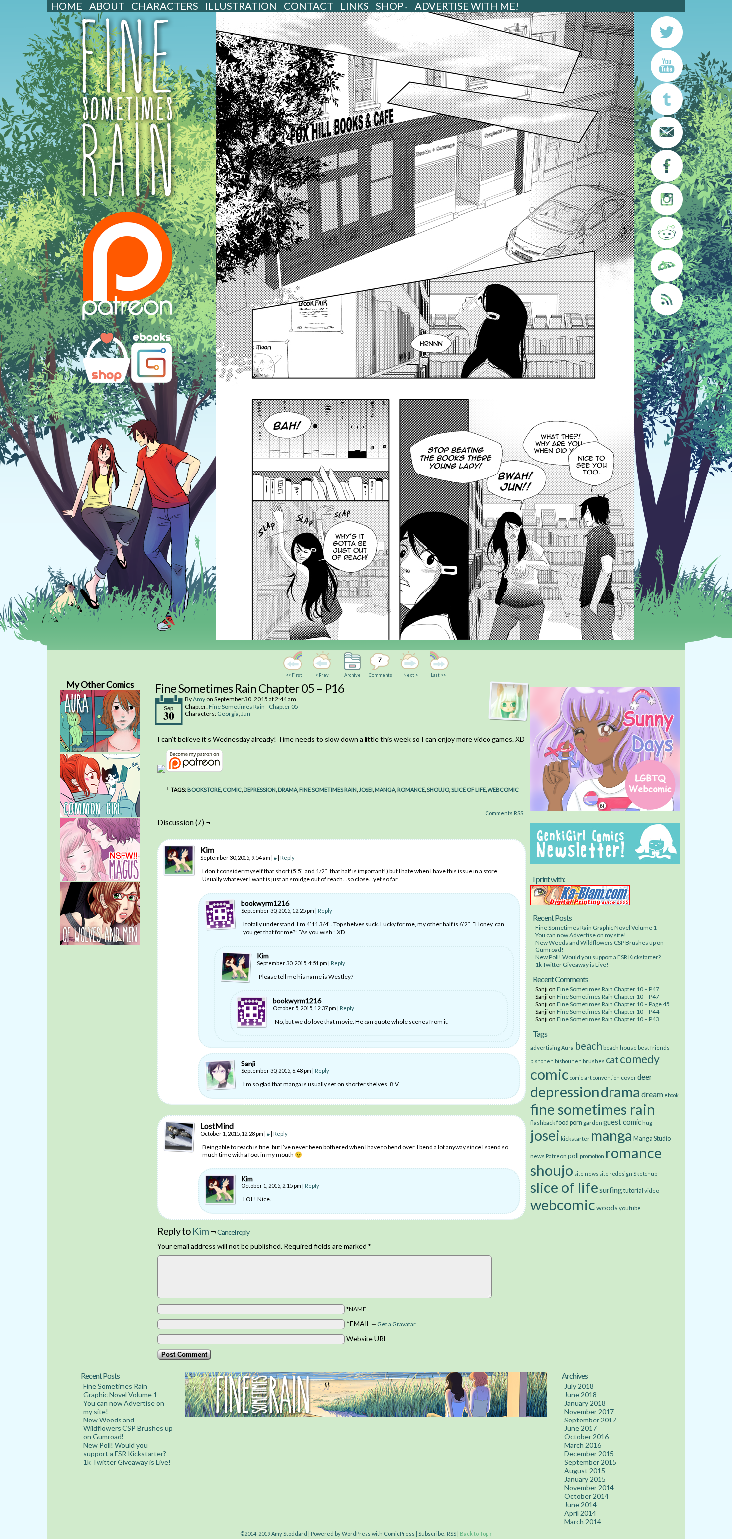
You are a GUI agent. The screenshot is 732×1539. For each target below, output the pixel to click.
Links (354, 6)
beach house (620, 1047)
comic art (581, 1077)
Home (66, 6)
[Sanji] (220, 1075)
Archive (352, 675)
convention (606, 1077)
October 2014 (586, 1496)
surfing (610, 1189)
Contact (308, 6)
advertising (545, 1047)
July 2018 (579, 1386)
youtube (630, 1207)
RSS (451, 1533)
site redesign (615, 1173)
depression (260, 789)
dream (652, 1094)
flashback (542, 1122)
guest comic (622, 1122)
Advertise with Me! (467, 6)
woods (607, 1207)
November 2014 (589, 1487)
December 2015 (589, 1453)
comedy (640, 1058)
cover (628, 1077)
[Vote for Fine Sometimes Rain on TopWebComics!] (161, 770)
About (106, 6)
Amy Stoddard (289, 1533)
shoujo (438, 789)
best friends (654, 1047)
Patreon (556, 1155)
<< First (294, 675)
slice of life (468, 789)
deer (644, 1076)
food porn (569, 1122)
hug (647, 1122)
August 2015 (584, 1470)
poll (573, 1156)
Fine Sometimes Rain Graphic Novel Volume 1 (596, 927)
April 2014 (580, 1513)
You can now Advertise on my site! (580, 935)
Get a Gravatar (396, 1324)
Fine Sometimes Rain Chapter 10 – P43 (608, 1019)
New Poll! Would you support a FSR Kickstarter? (598, 957)
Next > (410, 675)
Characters (164, 6)
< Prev (322, 675)
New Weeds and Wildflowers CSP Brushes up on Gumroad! (128, 1428)
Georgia (228, 713)
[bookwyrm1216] (220, 915)
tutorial (633, 1190)
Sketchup (645, 1173)
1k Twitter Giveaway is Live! (572, 964)
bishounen (568, 1061)
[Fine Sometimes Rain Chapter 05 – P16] (425, 637)
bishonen (542, 1061)
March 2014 (582, 1521)
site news (586, 1173)
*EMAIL (381, 1323)
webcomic (503, 789)
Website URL (366, 1338)
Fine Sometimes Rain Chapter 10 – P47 (608, 989)
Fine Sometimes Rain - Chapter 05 (253, 706)
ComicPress (399, 1533)
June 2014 (580, 1504)
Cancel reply (233, 1232)
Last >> (438, 675)
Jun (245, 713)
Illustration (241, 6)
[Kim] (179, 861)
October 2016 (586, 1436)
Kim (200, 1231)
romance (411, 789)
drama (287, 789)
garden (592, 1122)
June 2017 (580, 1428)
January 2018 (585, 1403)
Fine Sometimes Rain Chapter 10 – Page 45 (613, 1004)
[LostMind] (179, 1137)
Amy (199, 699)
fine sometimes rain (328, 789)
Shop (392, 6)
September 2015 (590, 1462)
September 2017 (590, 1420)
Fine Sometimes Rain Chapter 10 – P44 (608, 1011)
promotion (592, 1156)
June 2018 (580, 1394)
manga (385, 789)
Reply (287, 857)
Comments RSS (504, 813)
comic (232, 789)
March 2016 (582, 1445)
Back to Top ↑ (476, 1533)
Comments (380, 667)
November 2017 (589, 1411)
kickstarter (575, 1138)
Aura (567, 1047)
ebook (671, 1095)
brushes (594, 1060)
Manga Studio (652, 1138)
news (537, 1155)
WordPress (356, 1533)
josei (366, 789)
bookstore (204, 789)
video (651, 1190)
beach (588, 1046)
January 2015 (585, 1479)
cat (612, 1059)
